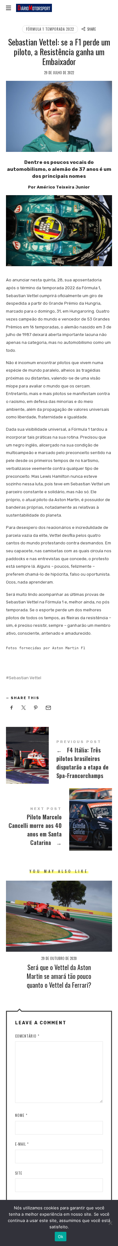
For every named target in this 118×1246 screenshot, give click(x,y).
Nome (21, 1115)
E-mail (22, 1144)
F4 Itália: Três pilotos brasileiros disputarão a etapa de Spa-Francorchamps (59, 760)
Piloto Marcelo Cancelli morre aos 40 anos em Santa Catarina (59, 827)
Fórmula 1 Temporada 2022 (50, 29)
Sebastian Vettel (25, 678)
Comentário (27, 1036)
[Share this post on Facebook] (11, 708)
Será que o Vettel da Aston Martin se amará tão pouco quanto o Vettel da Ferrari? (59, 976)
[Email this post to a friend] (48, 708)
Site (18, 1173)
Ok (61, 1236)
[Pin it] (36, 708)
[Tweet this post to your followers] (23, 708)
